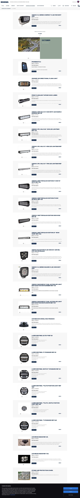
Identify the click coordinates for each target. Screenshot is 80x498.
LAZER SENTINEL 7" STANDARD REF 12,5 (44, 420)
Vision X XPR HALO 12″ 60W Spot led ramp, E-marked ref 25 (47, 112)
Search (54, 5)
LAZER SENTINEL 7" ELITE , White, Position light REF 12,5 (45, 403)
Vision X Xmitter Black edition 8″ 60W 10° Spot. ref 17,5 (46, 181)
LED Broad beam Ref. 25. (40, 437)
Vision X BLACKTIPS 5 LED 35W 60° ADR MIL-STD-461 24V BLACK (46, 250)
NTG (60, 5)
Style (3, 5)
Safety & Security (20, 5)
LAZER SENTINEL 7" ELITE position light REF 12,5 (46, 386)
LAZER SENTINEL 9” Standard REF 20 (44, 352)
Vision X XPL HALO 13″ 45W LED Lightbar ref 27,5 (47, 147)
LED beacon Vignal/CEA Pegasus (43, 319)
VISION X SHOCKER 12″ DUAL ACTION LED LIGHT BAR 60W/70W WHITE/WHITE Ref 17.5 (47, 302)
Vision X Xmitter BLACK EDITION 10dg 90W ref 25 (46, 216)
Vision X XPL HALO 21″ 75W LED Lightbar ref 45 (46, 164)
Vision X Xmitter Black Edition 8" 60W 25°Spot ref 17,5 (45, 199)
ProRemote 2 (36, 61)
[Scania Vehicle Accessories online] (4, 2)
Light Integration (40, 5)
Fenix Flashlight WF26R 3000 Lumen (44, 95)
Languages (66, 5)
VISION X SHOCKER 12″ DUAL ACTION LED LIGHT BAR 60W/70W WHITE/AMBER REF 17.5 (47, 285)
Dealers (74, 5)
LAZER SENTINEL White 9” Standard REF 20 (46, 369)
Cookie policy (12, 494)
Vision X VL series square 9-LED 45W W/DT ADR (46, 267)
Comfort (13, 5)
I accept (71, 488)
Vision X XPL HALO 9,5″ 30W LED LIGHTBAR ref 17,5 (45, 130)
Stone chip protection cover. (42, 470)
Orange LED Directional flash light (45, 78)
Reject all (70, 491)
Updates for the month (30, 5)
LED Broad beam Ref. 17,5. (40, 453)
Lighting (7, 5)
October (46, 40)
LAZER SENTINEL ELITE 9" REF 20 (42, 335)
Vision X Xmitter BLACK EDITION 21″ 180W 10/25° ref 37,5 (45, 233)
